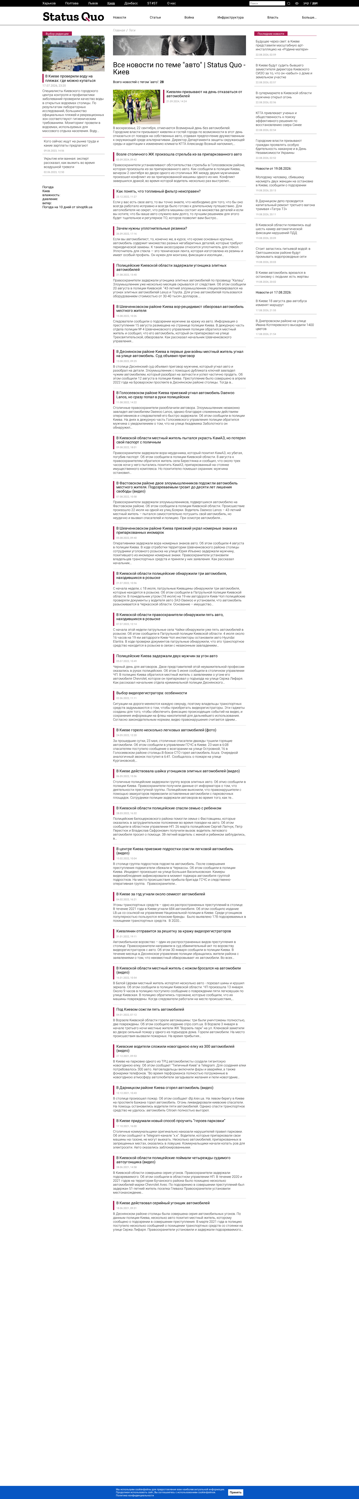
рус (315, 3)
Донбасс (131, 3)
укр (306, 3)
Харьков (49, 3)
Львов (93, 3)
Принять (236, 1492)
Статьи (155, 17)
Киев (111, 3)
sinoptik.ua (84, 207)
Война (189, 17)
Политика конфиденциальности (135, 1495)
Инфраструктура (231, 17)
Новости (119, 17)
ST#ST (152, 3)
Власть (272, 17)
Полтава (72, 3)
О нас (171, 3)
